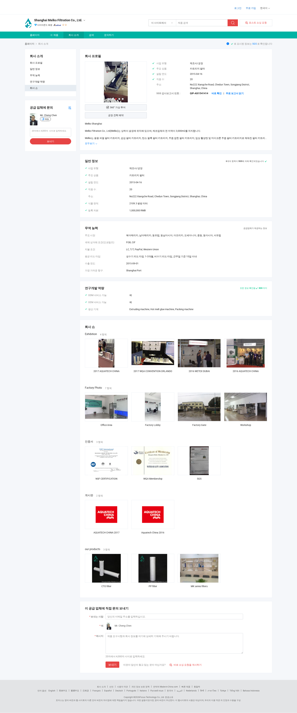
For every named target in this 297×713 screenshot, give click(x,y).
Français (96, 690)
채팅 (47, 119)
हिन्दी (202, 690)
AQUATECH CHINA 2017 (106, 532)
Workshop (245, 425)
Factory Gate (199, 425)
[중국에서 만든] (47, 7)
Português (131, 690)
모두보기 (90, 143)
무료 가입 (251, 8)
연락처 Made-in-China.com (165, 686)
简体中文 (63, 690)
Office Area (106, 425)
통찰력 (197, 686)
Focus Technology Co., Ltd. (152, 697)
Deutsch (119, 690)
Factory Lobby (153, 425)
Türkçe (223, 690)
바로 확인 (217, 93)
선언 (111, 686)
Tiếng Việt (234, 690)
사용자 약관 (122, 686)
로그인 (237, 8)
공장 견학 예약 (116, 115)
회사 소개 (74, 35)
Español (108, 690)
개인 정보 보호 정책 (140, 686)
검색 (91, 35)
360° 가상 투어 (117, 107)
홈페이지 (35, 35)
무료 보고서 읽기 (235, 93)
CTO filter (106, 586)
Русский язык (156, 690)
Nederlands (191, 690)
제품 (55, 35)
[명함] (69, 107)
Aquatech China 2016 (152, 532)
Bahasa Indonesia (251, 690)
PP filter (153, 586)
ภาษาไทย (212, 690)
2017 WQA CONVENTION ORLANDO (153, 371)
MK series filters (199, 586)
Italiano (143, 690)
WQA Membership (152, 478)
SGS (254, 43)
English (51, 690)
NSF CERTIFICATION (106, 478)
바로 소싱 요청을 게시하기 (185, 664)
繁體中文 (75, 690)
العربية (179, 690)
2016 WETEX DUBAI (199, 371)
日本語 (86, 690)
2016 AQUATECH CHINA (246, 371)
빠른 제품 (186, 686)
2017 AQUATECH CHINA (106, 371)
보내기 (50, 141)
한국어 (170, 690)
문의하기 (109, 35)
